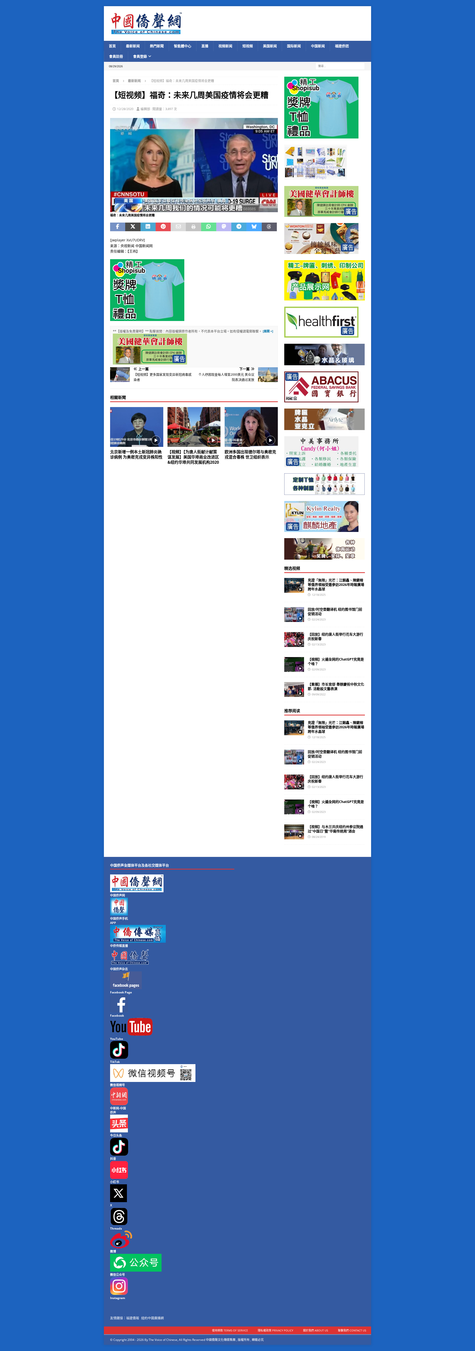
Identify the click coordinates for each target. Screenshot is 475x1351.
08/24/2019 (319, 837)
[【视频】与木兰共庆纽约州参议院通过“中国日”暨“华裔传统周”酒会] (294, 831)
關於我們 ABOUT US (315, 1330)
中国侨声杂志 (119, 969)
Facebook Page (121, 992)
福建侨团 (342, 46)
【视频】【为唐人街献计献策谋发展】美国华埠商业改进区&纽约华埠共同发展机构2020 (193, 457)
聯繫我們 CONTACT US (352, 1330)
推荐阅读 (292, 710)
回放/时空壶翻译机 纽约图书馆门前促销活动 (335, 611)
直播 (204, 46)
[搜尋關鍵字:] (340, 65)
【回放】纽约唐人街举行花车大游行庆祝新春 (335, 636)
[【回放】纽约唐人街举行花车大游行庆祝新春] (294, 639)
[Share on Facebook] (117, 227)
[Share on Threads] (269, 227)
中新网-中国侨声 (118, 1110)
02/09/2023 (319, 669)
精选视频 (292, 568)
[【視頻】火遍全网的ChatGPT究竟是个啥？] (294, 664)
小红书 (114, 1182)
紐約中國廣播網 (152, 1318)
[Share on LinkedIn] (148, 227)
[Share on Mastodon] (223, 227)
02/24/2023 (319, 619)
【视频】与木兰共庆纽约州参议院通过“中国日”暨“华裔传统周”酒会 (335, 828)
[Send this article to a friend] (178, 227)
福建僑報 (132, 1318)
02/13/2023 (319, 644)
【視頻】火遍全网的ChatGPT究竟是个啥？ (336, 661)
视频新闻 (225, 46)
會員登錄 (140, 56)
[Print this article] (193, 227)
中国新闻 (318, 46)
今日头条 (116, 1135)
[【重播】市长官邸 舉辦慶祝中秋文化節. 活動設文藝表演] (294, 689)
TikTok (115, 1062)
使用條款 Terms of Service (230, 1330)
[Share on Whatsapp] (208, 227)
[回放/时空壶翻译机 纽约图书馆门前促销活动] (294, 614)
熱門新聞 (157, 46)
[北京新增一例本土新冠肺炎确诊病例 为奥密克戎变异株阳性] (136, 427)
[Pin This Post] (163, 227)
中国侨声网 (117, 895)
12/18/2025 (319, 594)
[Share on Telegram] (238, 227)
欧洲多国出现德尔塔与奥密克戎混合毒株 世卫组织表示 (250, 454)
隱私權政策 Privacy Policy (275, 1330)
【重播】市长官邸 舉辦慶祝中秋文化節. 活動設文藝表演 (336, 686)
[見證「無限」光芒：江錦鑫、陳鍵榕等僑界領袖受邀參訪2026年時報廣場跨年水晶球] (294, 585)
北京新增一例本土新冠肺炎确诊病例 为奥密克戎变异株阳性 (136, 454)
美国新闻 (270, 46)
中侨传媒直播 (119, 946)
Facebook (117, 1015)
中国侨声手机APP (119, 920)
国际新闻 (294, 46)
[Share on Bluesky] (253, 227)
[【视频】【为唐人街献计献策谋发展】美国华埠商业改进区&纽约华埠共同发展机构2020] (194, 427)
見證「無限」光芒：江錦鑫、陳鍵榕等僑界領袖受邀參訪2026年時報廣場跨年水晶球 (336, 584)
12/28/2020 (125, 109)
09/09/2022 (319, 694)
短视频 (247, 46)
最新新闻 (133, 46)
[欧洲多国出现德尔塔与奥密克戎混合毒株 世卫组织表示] (251, 427)
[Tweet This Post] (132, 227)
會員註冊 (116, 56)
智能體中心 (182, 46)
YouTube (116, 1039)
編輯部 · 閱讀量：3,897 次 (159, 109)
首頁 (112, 46)
